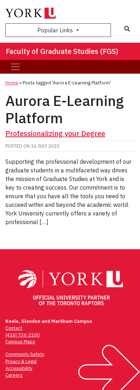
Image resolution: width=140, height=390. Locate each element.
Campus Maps (20, 342)
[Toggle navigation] (15, 67)
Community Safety (24, 354)
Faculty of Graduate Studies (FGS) (62, 51)
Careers (14, 375)
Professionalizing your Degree (55, 133)
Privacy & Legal (21, 361)
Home (11, 83)
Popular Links (55, 30)
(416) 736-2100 (22, 335)
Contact (13, 328)
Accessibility (18, 368)
